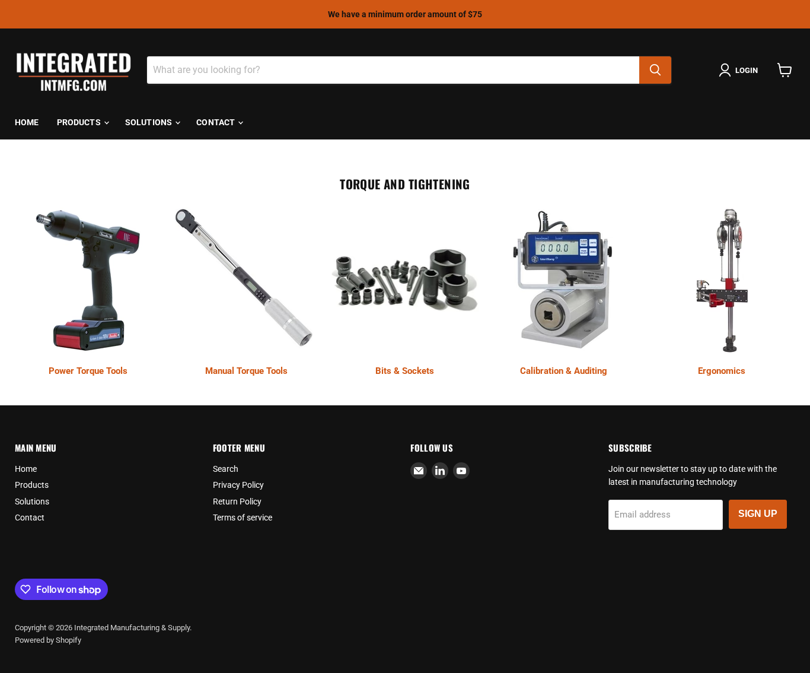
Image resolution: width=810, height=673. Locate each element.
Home (27, 122)
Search (225, 469)
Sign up (757, 514)
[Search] (655, 70)
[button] (741, 70)
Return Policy (237, 501)
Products (80, 122)
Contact (216, 122)
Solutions (149, 122)
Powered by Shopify (48, 640)
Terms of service (242, 517)
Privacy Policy (238, 485)
